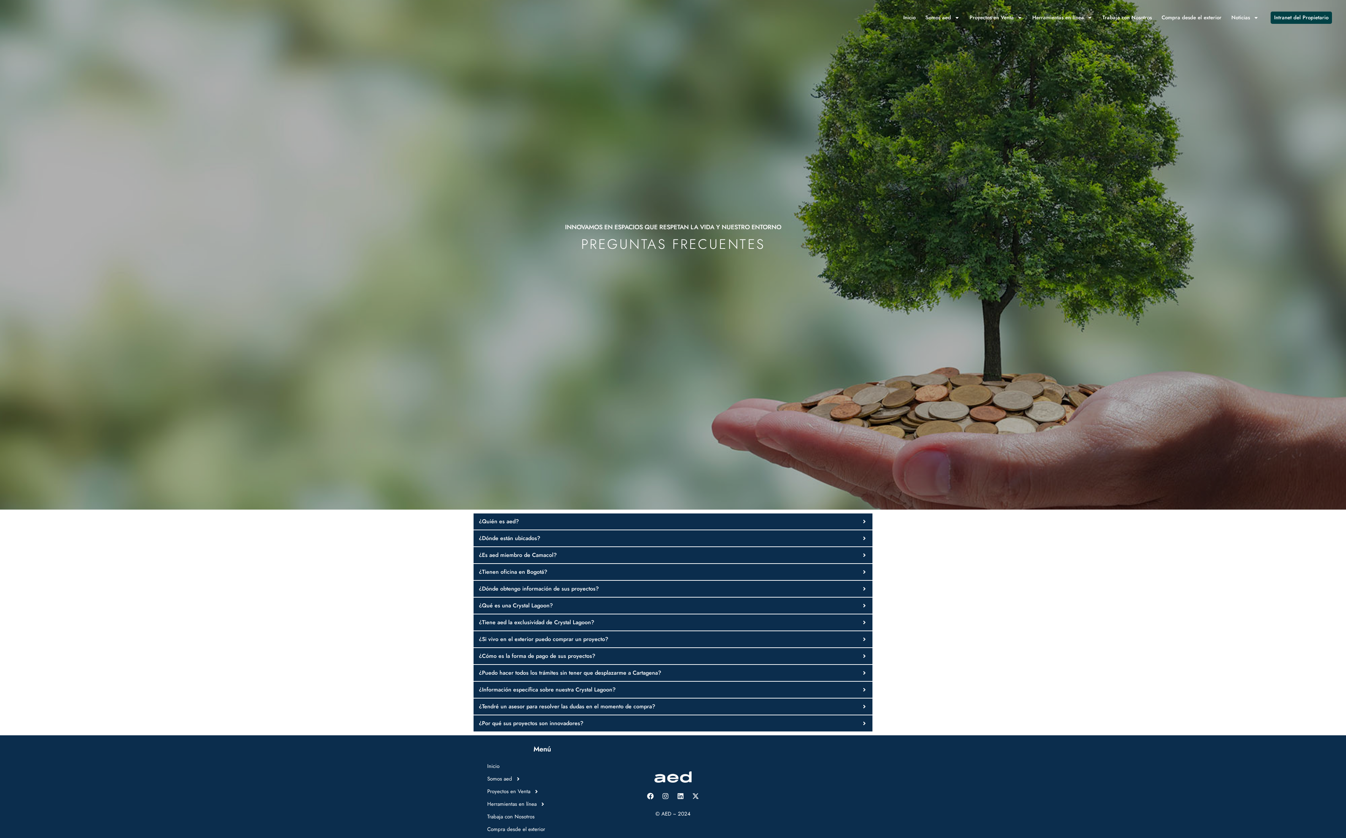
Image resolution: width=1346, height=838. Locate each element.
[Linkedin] (680, 796)
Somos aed (938, 17)
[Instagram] (665, 796)
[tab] (673, 521)
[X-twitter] (695, 796)
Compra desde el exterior (1192, 17)
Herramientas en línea (1058, 17)
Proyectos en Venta (992, 17)
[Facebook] (650, 796)
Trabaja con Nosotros (1127, 17)
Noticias (1240, 17)
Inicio (909, 17)
